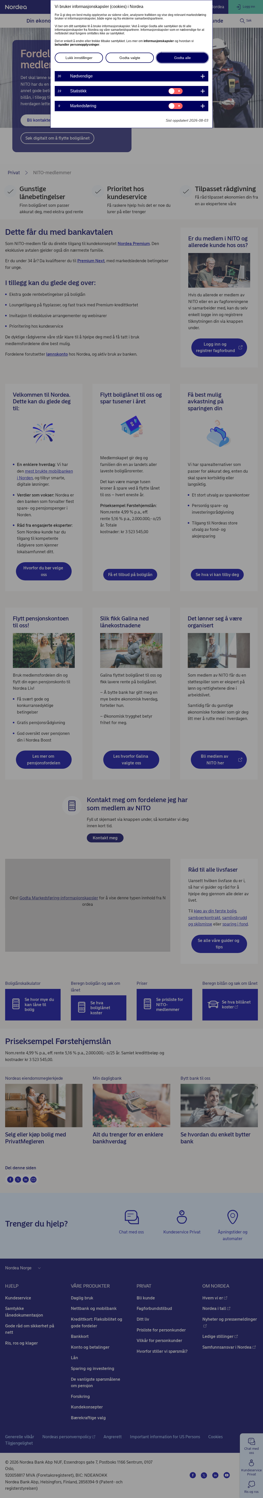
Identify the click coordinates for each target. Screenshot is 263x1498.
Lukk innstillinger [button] (78, 58)
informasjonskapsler (159, 41)
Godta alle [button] (182, 58)
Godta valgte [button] (129, 58)
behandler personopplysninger (77, 44)
